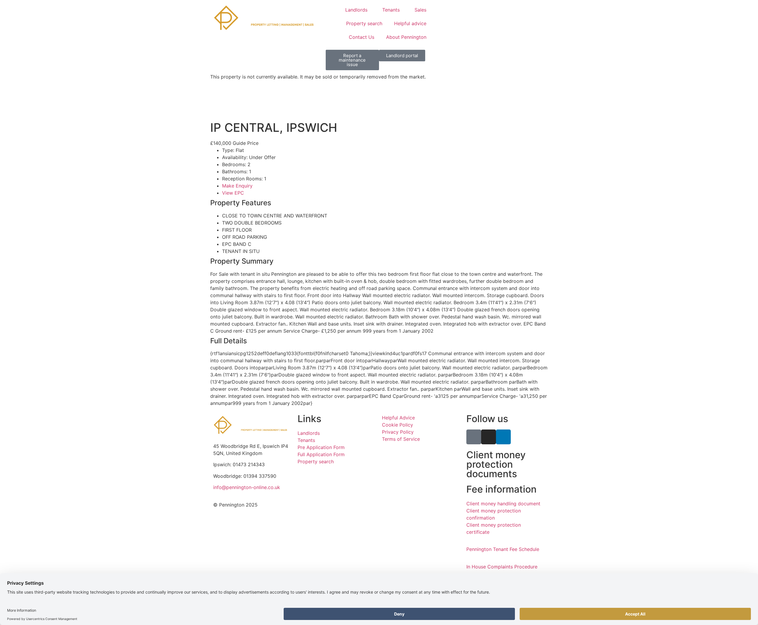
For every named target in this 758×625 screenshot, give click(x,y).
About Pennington (406, 37)
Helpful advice (410, 23)
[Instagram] (488, 437)
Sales (420, 10)
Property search (364, 23)
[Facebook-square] (473, 437)
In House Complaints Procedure (501, 567)
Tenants (391, 10)
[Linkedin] (503, 437)
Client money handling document (503, 504)
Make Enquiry (237, 186)
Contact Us (361, 37)
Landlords (356, 10)
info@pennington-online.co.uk (246, 487)
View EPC (233, 193)
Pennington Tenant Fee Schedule (502, 549)
